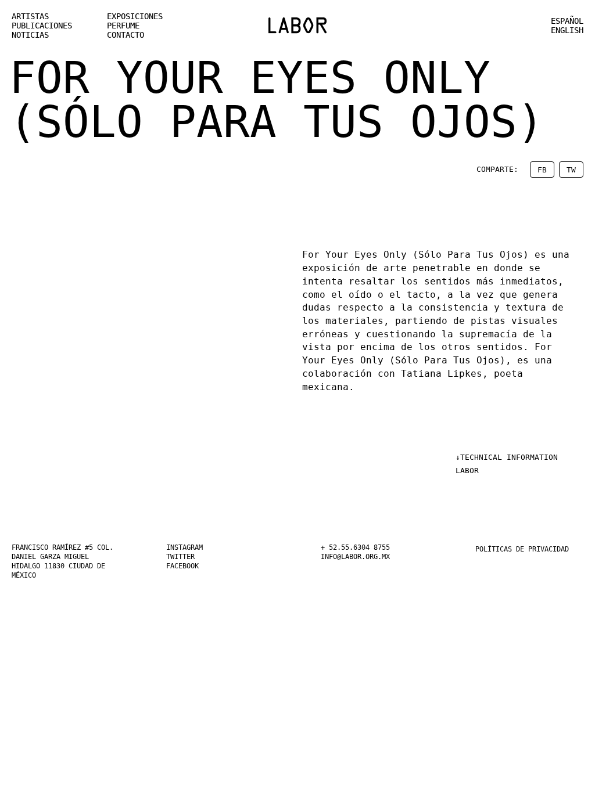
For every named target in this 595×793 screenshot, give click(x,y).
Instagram (189, 547)
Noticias (35, 35)
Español (563, 21)
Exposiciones (142, 16)
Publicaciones (49, 25)
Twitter (184, 556)
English (563, 30)
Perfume (127, 25)
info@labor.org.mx (365, 556)
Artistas (35, 16)
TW (571, 170)
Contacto (130, 35)
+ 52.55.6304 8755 (365, 547)
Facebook (187, 566)
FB (542, 170)
